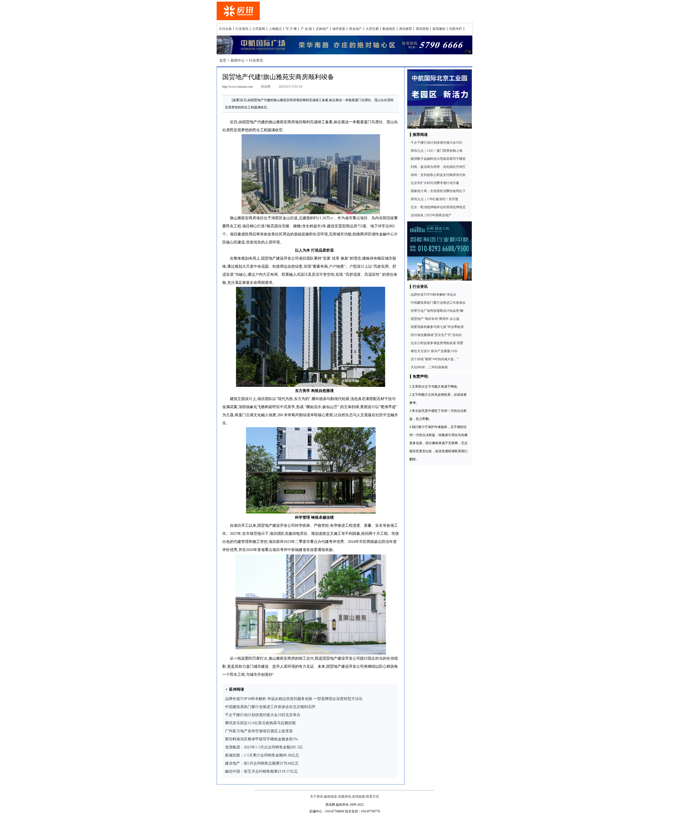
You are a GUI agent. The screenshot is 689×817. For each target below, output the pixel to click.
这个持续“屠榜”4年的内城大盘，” (434, 359)
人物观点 (275, 28)
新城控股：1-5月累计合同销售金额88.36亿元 (262, 755)
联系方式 (372, 796)
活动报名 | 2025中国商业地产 (431, 215)
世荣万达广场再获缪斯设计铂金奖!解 (437, 311)
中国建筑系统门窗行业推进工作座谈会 (438, 303)
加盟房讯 (344, 796)
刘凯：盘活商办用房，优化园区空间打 (438, 167)
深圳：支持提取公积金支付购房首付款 (438, 175)
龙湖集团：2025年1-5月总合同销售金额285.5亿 (264, 747)
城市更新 (338, 28)
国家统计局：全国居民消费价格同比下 (438, 191)
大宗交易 (372, 28)
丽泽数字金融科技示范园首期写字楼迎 (438, 159)
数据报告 (388, 28)
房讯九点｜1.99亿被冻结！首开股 (434, 199)
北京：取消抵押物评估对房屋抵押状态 (438, 207)
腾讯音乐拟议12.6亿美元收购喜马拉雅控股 (260, 723)
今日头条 (225, 28)
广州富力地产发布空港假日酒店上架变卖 (259, 731)
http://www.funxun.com (237, 87)
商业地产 (355, 28)
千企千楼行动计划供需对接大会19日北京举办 (262, 715)
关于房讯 (316, 796)
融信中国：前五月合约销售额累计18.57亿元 (261, 771)
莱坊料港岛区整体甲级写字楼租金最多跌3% (261, 739)
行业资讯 (241, 28)
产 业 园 (306, 28)
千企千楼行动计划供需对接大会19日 (436, 142)
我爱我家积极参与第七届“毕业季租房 (437, 327)
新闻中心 (238, 60)
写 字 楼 (291, 28)
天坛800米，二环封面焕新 (429, 367)
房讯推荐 (405, 28)
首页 (222, 60)
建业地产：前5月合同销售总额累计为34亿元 (261, 763)
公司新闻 (258, 28)
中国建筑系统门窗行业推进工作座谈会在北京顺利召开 (270, 707)
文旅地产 (322, 28)
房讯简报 (422, 28)
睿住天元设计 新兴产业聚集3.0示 (434, 351)
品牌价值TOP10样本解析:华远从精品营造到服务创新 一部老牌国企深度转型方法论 (294, 699)
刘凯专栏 (455, 28)
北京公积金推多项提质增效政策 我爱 (437, 343)
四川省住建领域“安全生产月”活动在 (436, 335)
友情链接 (358, 796)
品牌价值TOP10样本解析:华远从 (433, 294)
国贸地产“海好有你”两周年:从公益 (435, 319)
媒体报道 (330, 796)
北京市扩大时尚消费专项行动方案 (435, 183)
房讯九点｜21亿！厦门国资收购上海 (436, 151)
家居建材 (439, 28)
